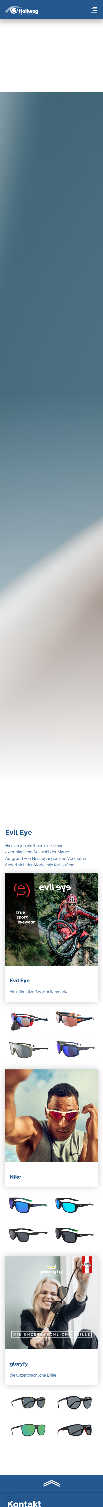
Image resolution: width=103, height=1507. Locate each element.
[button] (9, 1498)
